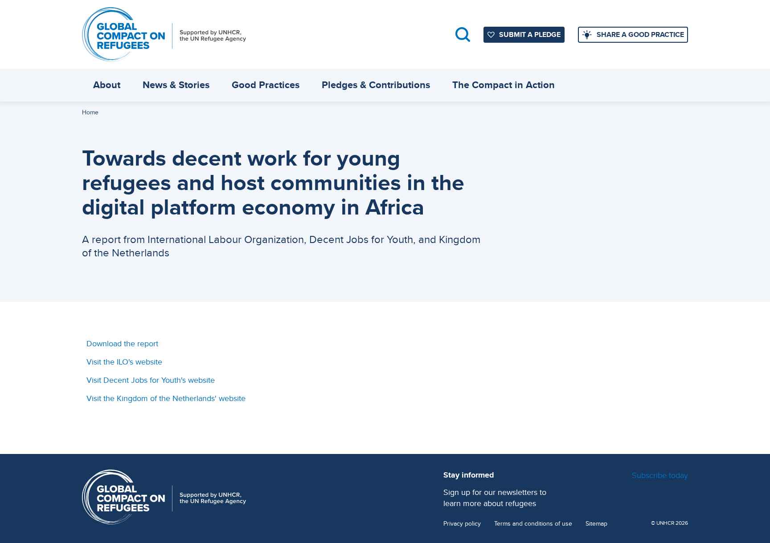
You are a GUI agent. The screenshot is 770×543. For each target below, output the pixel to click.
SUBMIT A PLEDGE (530, 34)
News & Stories (176, 84)
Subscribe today (660, 475)
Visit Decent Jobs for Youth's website (150, 379)
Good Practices (265, 84)
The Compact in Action (503, 84)
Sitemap (596, 523)
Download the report (122, 343)
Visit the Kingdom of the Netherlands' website (166, 398)
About (106, 84)
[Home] (164, 34)
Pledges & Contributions (376, 84)
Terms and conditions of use (533, 523)
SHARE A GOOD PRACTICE (640, 34)
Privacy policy (462, 523)
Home (90, 112)
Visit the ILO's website (124, 361)
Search (462, 34)
